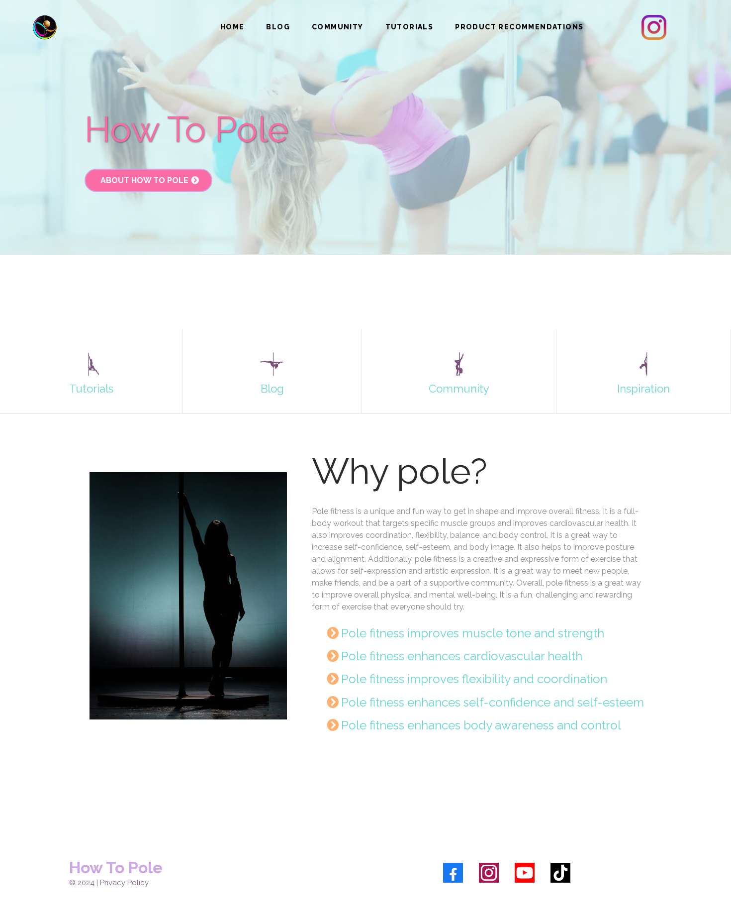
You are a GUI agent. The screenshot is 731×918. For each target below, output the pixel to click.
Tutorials (409, 27)
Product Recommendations (519, 27)
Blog (278, 27)
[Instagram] (489, 873)
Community (338, 27)
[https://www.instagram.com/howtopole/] (654, 27)
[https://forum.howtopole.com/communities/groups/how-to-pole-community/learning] (91, 364)
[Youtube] (525, 873)
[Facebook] (453, 873)
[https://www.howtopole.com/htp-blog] (272, 364)
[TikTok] (560, 873)
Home (232, 27)
